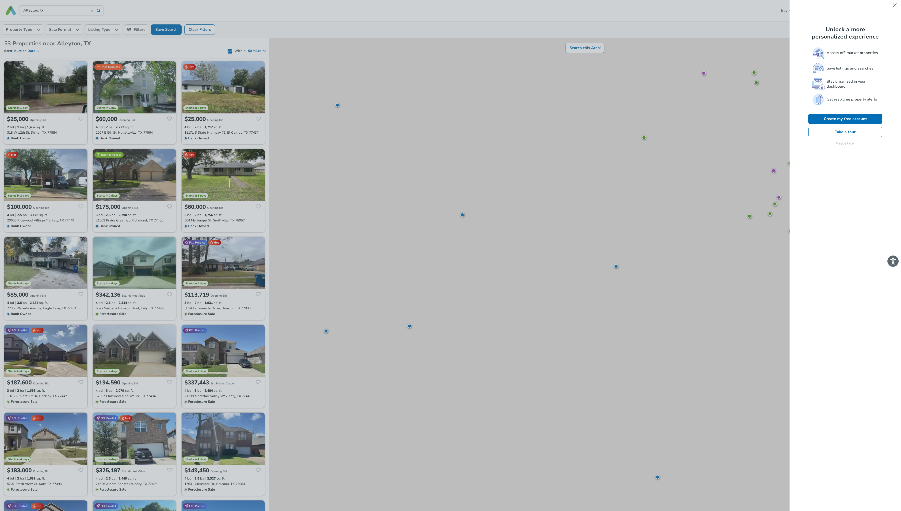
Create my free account (845, 118)
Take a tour (845, 132)
